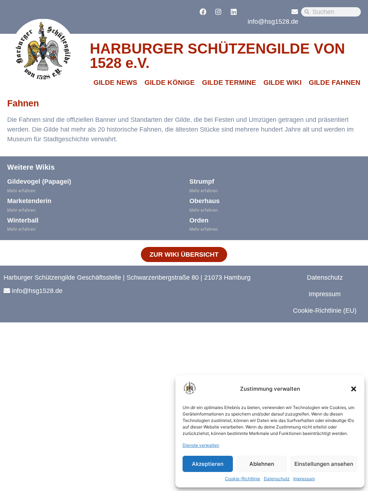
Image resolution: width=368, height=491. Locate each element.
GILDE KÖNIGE (169, 82)
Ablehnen (261, 463)
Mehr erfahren (21, 190)
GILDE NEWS (115, 82)
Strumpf (201, 181)
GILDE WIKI (282, 82)
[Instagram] (218, 11)
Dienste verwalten (201, 445)
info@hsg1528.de (273, 21)
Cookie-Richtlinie (242, 478)
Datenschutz (277, 478)
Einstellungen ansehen (323, 463)
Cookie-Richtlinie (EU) (324, 310)
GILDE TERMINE (229, 82)
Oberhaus (204, 201)
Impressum (304, 478)
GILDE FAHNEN (334, 82)
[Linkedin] (233, 11)
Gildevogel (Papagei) (39, 181)
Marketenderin (29, 201)
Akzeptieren (208, 463)
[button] (353, 389)
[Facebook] (203, 11)
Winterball (22, 220)
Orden (198, 220)
